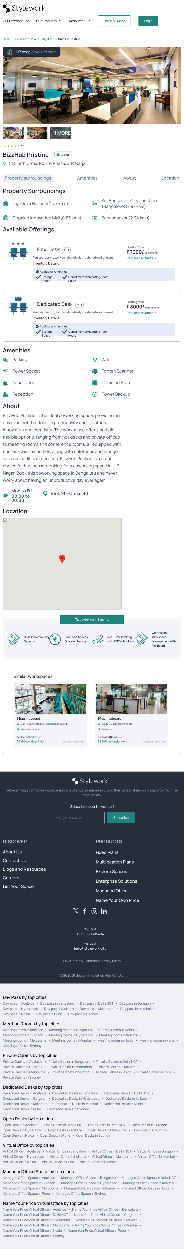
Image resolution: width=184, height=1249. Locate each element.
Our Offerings (13, 20)
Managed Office (112, 890)
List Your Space (18, 886)
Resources (77, 20)
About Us (12, 852)
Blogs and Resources (24, 869)
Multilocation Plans (115, 862)
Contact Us (14, 860)
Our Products (46, 20)
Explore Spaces (111, 871)
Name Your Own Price (117, 900)
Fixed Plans (107, 852)
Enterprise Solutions (116, 881)
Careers (11, 878)
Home (7, 39)
